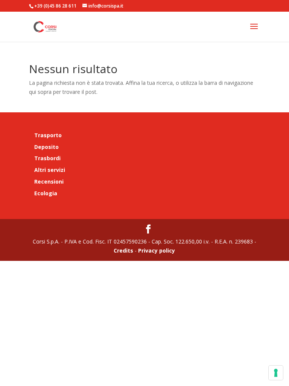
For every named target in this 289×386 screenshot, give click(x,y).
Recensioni (49, 181)
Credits (123, 250)
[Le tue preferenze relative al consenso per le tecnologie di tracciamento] (276, 373)
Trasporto (48, 135)
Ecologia (45, 193)
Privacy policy (156, 250)
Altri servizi (49, 169)
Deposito (46, 146)
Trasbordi (47, 158)
